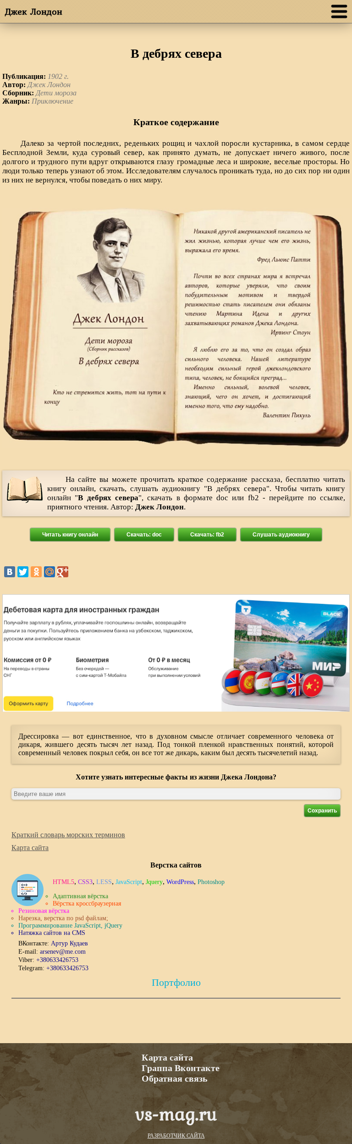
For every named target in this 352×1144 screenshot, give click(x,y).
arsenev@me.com (63, 951)
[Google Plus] (62, 571)
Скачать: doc (144, 534)
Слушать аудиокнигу (281, 534)
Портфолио (176, 982)
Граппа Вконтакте (181, 1068)
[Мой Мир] (49, 571)
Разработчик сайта (176, 1136)
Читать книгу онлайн (70, 534)
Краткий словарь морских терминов (68, 835)
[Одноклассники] (36, 571)
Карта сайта (30, 847)
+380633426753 (57, 959)
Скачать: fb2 (207, 534)
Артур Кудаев (69, 943)
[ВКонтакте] (9, 571)
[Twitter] (22, 571)
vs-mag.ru (176, 1113)
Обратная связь (175, 1078)
